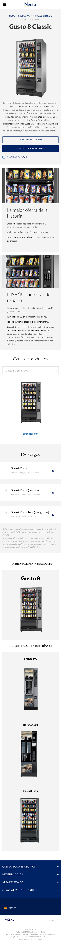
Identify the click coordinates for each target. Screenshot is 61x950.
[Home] (31, 5)
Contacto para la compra (30, 148)
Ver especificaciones (30, 140)
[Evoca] (16, 920)
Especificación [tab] (30, 434)
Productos (24, 16)
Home (12, 16)
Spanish (12, 908)
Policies (51, 921)
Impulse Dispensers (42, 16)
